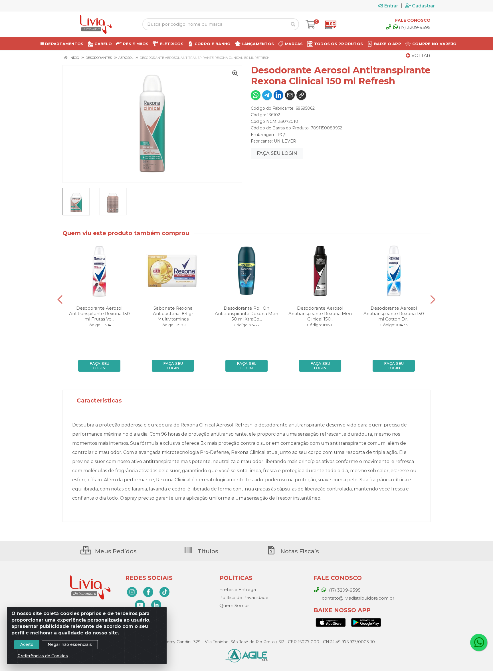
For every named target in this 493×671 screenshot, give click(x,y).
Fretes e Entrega (237, 589)
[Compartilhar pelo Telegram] (267, 95)
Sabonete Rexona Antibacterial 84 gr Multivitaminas (173, 313)
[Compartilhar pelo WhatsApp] (255, 95)
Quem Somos (234, 605)
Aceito (26, 644)
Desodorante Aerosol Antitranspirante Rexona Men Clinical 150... (320, 313)
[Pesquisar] (293, 24)
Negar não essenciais (70, 644)
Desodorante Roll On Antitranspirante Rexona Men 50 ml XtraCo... (246, 313)
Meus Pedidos (115, 551)
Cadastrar (423, 5)
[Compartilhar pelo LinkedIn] (278, 95)
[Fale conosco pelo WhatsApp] (478, 642)
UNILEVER (285, 141)
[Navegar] (60, 299)
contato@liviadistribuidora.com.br (357, 598)
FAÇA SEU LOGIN (277, 153)
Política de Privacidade (243, 597)
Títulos (207, 551)
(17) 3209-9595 (415, 27)
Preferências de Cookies (42, 655)
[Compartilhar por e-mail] (290, 95)
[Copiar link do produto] (301, 95)
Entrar (391, 5)
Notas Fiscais (299, 551)
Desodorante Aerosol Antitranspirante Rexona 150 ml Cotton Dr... (393, 313)
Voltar (420, 55)
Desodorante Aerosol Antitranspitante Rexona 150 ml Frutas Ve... (99, 313)
